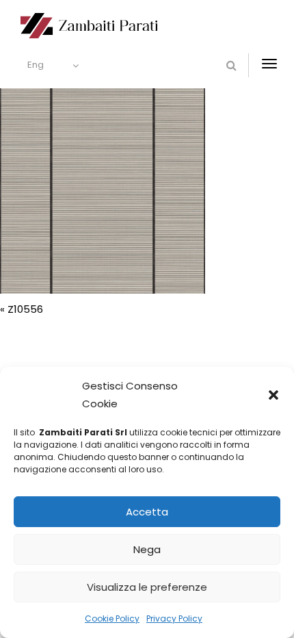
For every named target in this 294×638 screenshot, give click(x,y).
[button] (273, 395)
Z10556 (25, 309)
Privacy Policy (174, 618)
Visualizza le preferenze (147, 587)
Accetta (147, 512)
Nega (147, 549)
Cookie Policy (112, 618)
